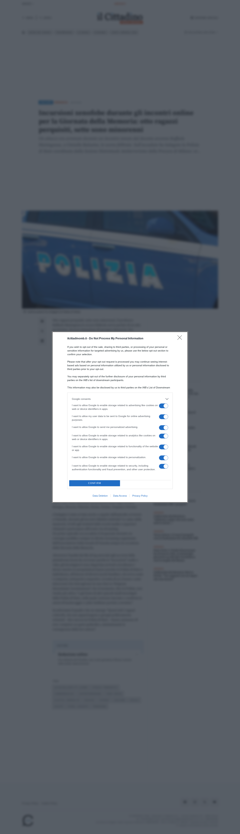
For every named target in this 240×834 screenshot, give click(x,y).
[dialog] (120, 417)
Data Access (120, 495)
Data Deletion (100, 495)
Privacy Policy (140, 495)
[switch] (163, 405)
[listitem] (120, 399)
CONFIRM (94, 483)
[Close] (180, 338)
